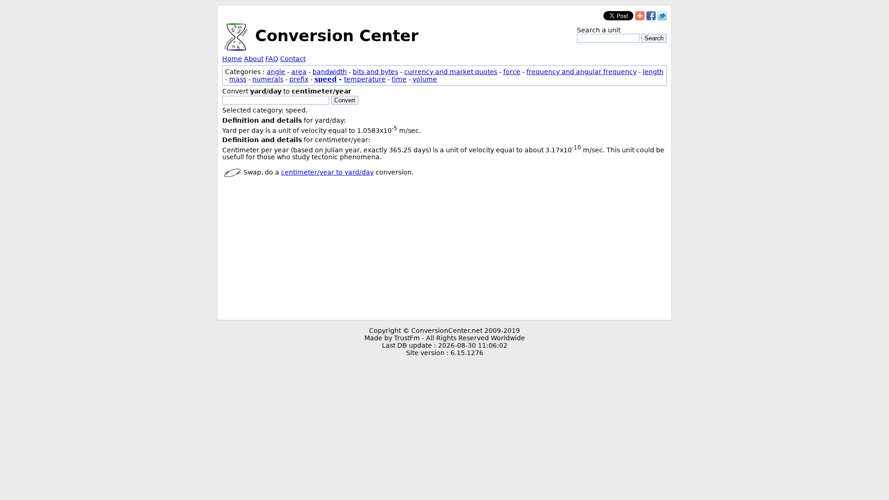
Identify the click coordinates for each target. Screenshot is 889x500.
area (299, 71)
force (511, 71)
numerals (267, 79)
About (253, 58)
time (399, 79)
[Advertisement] (444, 250)
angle (276, 71)
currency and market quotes (450, 71)
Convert (344, 100)
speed (325, 79)
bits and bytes (375, 71)
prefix (298, 79)
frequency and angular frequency (581, 71)
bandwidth (330, 71)
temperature (365, 79)
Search (654, 38)
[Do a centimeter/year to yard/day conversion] (232, 172)
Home (232, 58)
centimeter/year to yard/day (327, 172)
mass (237, 79)
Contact (293, 58)
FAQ (271, 58)
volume (425, 79)
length (653, 71)
